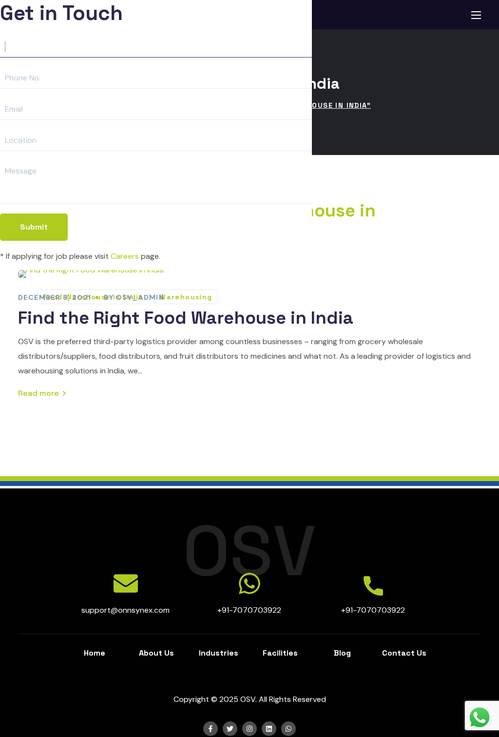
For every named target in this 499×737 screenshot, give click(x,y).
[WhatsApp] (288, 728)
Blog (342, 653)
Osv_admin (140, 297)
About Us (156, 653)
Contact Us (404, 653)
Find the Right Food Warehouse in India (185, 318)
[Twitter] (230, 728)
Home (94, 653)
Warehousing (185, 296)
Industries (218, 653)
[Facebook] (210, 728)
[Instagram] (249, 728)
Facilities (280, 653)
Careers (125, 256)
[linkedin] (269, 728)
